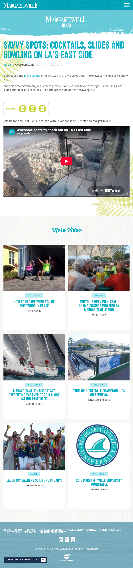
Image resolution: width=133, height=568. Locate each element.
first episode (32, 76)
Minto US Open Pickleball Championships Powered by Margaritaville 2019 (99, 306)
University (13, 532)
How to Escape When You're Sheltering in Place (34, 304)
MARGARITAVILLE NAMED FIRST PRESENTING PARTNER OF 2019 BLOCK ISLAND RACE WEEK (34, 395)
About (7, 530)
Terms (18, 530)
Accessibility (75, 530)
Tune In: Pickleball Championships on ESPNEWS (99, 393)
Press (104, 530)
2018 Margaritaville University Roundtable (99, 482)
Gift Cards (30, 532)
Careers (116, 530)
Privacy (30, 530)
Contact (92, 530)
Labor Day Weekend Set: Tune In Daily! (34, 480)
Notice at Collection (51, 530)
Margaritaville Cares (53, 532)
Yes (37, 560)
